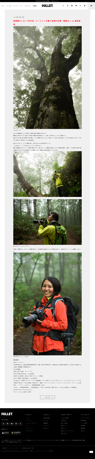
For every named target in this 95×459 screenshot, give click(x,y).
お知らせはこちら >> (55, 1)
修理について (64, 425)
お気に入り (46, 428)
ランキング (46, 425)
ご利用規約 (3, 448)
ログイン (45, 420)
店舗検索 (35, 6)
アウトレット (28, 6)
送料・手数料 (64, 423)
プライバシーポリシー (14, 448)
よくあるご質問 (64, 418)
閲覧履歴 (45, 423)
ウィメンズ (9, 6)
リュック (15, 6)
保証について (64, 428)
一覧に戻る (47, 397)
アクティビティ (29, 431)
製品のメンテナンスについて (68, 431)
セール (21, 6)
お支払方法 (63, 420)
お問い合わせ (64, 433)
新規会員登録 (46, 418)
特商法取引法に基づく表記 (28, 448)
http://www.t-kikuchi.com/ (25, 389)
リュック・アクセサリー (31, 423)
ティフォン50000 (23, 145)
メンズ (2, 6)
